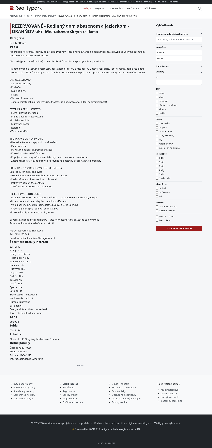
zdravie (139, 2)
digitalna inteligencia (170, 2)
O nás (115, 383)
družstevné (164, 192)
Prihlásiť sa (69, 387)
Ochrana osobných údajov (126, 398)
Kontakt (125, 383)
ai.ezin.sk (90, 2)
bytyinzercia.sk (169, 393)
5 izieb (162, 174)
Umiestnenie (162, 66)
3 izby (161, 166)
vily (160, 139)
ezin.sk (82, 2)
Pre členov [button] (132, 8)
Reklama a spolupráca (124, 387)
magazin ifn (73, 2)
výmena (162, 109)
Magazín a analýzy (23, 398)
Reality (85, 8)
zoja (154, 2)
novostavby (164, 123)
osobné (162, 188)
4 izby (161, 170)
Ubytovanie (115, 8)
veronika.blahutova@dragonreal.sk (36, 238)
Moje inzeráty (70, 398)
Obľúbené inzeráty (73, 402)
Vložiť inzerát (149, 8)
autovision (50, 2)
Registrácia (69, 391)
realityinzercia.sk (170, 389)
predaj (162, 93)
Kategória (161, 47)
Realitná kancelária (168, 206)
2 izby (161, 162)
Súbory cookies (120, 402)
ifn (159, 2)
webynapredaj (61, 2)
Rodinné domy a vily (24, 387)
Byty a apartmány (22, 383)
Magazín (99, 8)
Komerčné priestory (24, 394)
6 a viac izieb (165, 178)
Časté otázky (119, 391)
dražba (162, 113)
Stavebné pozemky (23, 391)
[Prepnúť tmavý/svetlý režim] (199, 8)
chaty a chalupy (166, 135)
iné (160, 196)
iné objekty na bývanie (169, 148)
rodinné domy (165, 131)
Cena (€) (160, 71)
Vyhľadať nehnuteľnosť (180, 228)
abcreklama (101, 2)
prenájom (163, 101)
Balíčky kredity (70, 394)
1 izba (162, 157)
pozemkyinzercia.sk (171, 400)
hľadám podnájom (168, 105)
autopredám (39, 2)
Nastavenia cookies (106, 443)
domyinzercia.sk (170, 397)
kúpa (161, 97)
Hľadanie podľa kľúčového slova (172, 34)
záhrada (147, 2)
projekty (163, 127)
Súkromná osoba (167, 210)
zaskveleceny (113, 2)
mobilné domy (166, 143)
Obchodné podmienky (124, 394)
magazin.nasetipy (127, 2)
